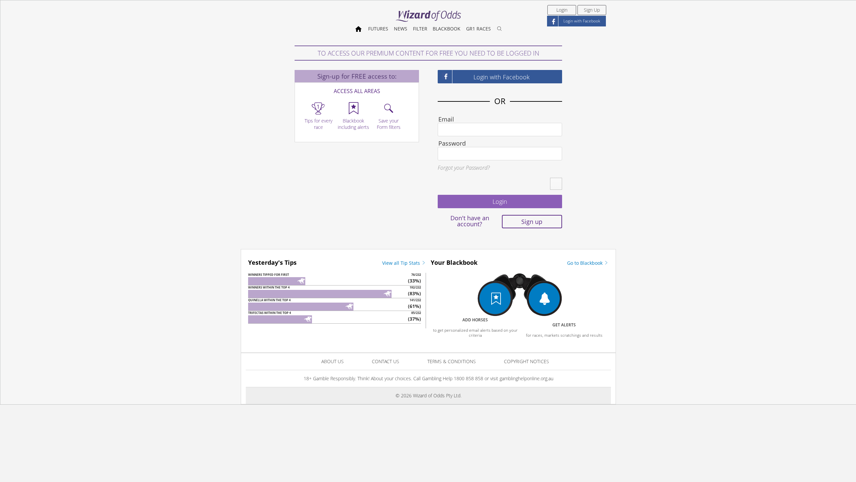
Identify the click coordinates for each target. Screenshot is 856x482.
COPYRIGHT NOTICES (526, 361)
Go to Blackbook (585, 263)
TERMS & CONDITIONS (451, 361)
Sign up (531, 222)
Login (561, 10)
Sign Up (592, 10)
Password (452, 143)
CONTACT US (385, 361)
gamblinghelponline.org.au (526, 378)
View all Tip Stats (401, 263)
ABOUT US (332, 361)
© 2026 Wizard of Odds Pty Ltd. (428, 395)
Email (446, 119)
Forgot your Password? (464, 167)
